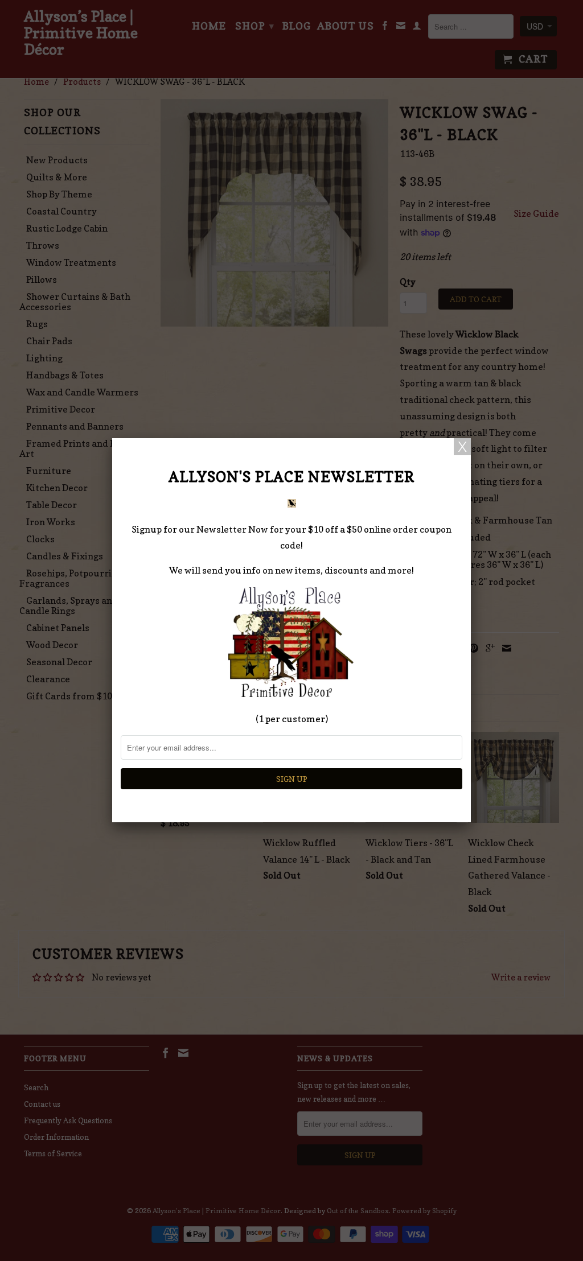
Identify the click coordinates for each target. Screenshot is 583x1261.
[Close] (462, 446)
